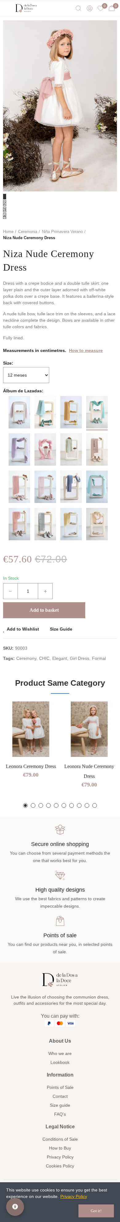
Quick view (43, 724)
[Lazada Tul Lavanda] (19, 449)
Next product (112, 235)
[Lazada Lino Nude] (19, 486)
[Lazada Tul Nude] (19, 412)
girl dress (79, 658)
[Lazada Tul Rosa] (45, 449)
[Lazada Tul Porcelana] (71, 486)
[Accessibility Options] (15, 1207)
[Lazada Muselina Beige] (97, 524)
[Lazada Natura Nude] (97, 449)
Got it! (96, 1210)
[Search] (78, 8)
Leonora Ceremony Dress (31, 766)
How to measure (86, 350)
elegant (59, 658)
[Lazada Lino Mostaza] (71, 524)
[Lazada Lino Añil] (45, 524)
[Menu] (7, 8)
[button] (25, 805)
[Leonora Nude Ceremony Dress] (89, 729)
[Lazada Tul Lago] (97, 412)
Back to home (105, 235)
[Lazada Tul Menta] (97, 486)
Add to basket (44, 610)
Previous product (97, 235)
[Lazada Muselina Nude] (19, 524)
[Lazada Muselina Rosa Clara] (45, 486)
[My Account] (89, 8)
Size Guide (61, 629)
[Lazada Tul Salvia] (45, 412)
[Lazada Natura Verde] (71, 449)
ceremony (26, 658)
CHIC (44, 658)
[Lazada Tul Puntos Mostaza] (71, 412)
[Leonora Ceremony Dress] (30, 729)
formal (99, 658)
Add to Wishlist (23, 629)
